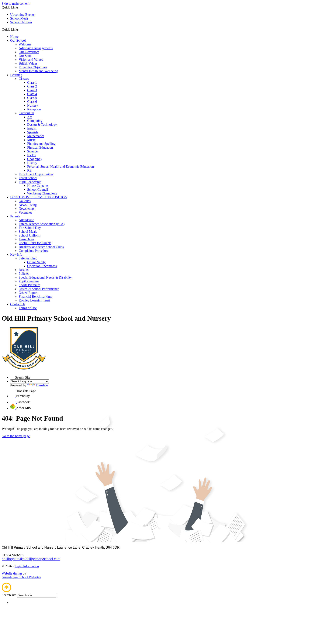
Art (29, 117)
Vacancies (25, 212)
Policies (24, 273)
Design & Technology (42, 124)
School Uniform (21, 22)
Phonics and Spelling (41, 143)
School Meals (19, 18)
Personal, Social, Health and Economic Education (60, 166)
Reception (34, 109)
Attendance (26, 220)
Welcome (25, 44)
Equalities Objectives (33, 67)
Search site (9, 595)
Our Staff (25, 56)
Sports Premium (29, 285)
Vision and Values (31, 59)
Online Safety (36, 262)
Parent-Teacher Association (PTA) (42, 224)
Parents (15, 216)
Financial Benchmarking (35, 296)
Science (32, 151)
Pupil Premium (29, 281)
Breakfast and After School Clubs (41, 247)
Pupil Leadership (30, 182)
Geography (34, 159)
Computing (34, 121)
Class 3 (32, 90)
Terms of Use (28, 308)
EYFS (31, 155)
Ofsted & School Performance (39, 289)
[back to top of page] (6, 591)
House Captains (37, 185)
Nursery (32, 105)
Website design (12, 573)
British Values (28, 63)
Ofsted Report (28, 292)
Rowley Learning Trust (34, 300)
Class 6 (32, 101)
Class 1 (32, 82)
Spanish (32, 132)
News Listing (28, 205)
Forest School (28, 178)
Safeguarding (28, 258)
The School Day (30, 228)
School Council (37, 189)
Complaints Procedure (33, 250)
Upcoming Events (22, 14)
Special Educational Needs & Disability (45, 277)
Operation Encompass (42, 266)
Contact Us (17, 304)
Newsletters (26, 208)
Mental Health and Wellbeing (38, 71)
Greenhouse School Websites (21, 577)
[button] (20, 29)
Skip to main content (15, 3)
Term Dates (26, 239)
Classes (24, 78)
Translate (42, 385)
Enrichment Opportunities (36, 174)
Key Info (16, 254)
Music (31, 140)
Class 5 (32, 98)
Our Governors (29, 52)
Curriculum (26, 113)
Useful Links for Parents (35, 243)
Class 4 (32, 94)
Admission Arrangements (36, 48)
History (32, 163)
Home (14, 36)
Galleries (25, 201)
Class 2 (32, 86)
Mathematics (35, 136)
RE (29, 170)
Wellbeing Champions (42, 193)
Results (23, 270)
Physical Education (40, 147)
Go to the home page (16, 436)
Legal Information (27, 566)
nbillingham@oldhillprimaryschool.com (31, 559)
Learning (16, 75)
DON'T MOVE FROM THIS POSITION (38, 197)
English (32, 128)
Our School (18, 40)
